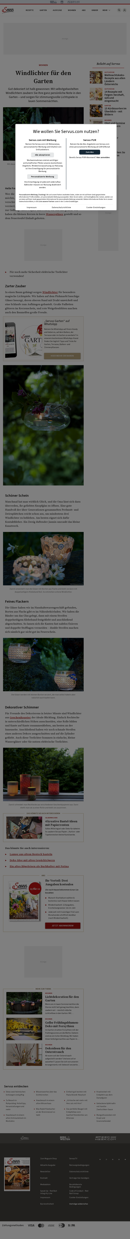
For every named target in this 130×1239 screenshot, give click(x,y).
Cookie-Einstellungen (95, 207)
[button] (89, 152)
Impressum (32, 207)
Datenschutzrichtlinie (61, 207)
